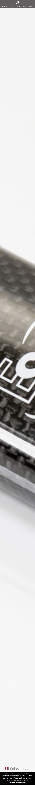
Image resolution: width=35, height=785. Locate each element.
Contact (30, 6)
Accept (13, 782)
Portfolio (4, 6)
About (12, 6)
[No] (33, 778)
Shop (18, 6)
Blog (23, 6)
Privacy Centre (20, 782)
